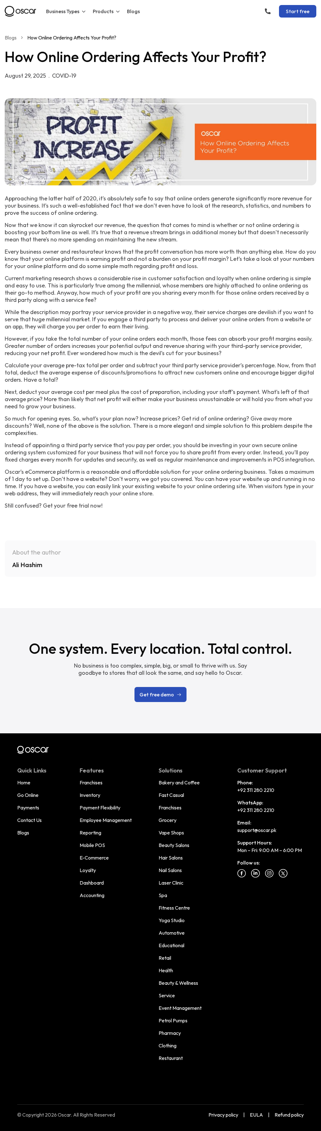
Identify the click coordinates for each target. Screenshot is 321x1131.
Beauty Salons (174, 845)
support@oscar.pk (256, 830)
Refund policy (289, 1115)
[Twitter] (283, 873)
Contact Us (29, 820)
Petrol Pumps (173, 1020)
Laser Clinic (171, 883)
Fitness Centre (174, 908)
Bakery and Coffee (179, 782)
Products (103, 11)
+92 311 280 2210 (255, 790)
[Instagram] (269, 873)
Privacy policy (223, 1115)
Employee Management (106, 820)
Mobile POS (92, 845)
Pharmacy (170, 1033)
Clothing (167, 1045)
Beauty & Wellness (178, 983)
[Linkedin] (255, 873)
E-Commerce (94, 858)
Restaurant (171, 1058)
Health (166, 970)
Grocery (167, 820)
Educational (171, 945)
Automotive (172, 933)
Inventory (90, 795)
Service (167, 995)
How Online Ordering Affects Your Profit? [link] (71, 37)
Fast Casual (171, 795)
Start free (297, 11)
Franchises (91, 782)
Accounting (92, 895)
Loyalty (88, 870)
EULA (256, 1115)
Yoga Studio (172, 920)
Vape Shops (171, 832)
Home (23, 782)
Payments (28, 807)
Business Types (62, 11)
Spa (163, 895)
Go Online (28, 795)
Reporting (90, 832)
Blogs (133, 11)
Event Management (180, 1008)
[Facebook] (241, 873)
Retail (165, 958)
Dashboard (92, 883)
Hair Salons (171, 858)
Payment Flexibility (100, 807)
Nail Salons (170, 870)
